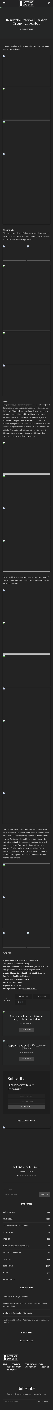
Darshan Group (22, 963)
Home (5, 1364)
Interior (6, 1239)
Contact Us (12, 1370)
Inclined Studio (30, 988)
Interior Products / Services (16, 1246)
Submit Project (14, 1367)
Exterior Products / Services (16, 1226)
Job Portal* (30, 1367)
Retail (5, 1273)
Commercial (8, 1219)
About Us (45, 1367)
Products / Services (12, 1253)
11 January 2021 (26, 29)
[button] (17, 1175)
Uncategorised (9, 1280)
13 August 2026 (26, 1171)
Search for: (7, 1190)
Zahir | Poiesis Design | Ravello (26, 1167)
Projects (7, 1259)
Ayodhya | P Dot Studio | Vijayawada (17, 1313)
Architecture (9, 1212)
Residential (8, 1266)
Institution (8, 1233)
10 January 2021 (26, 1024)
